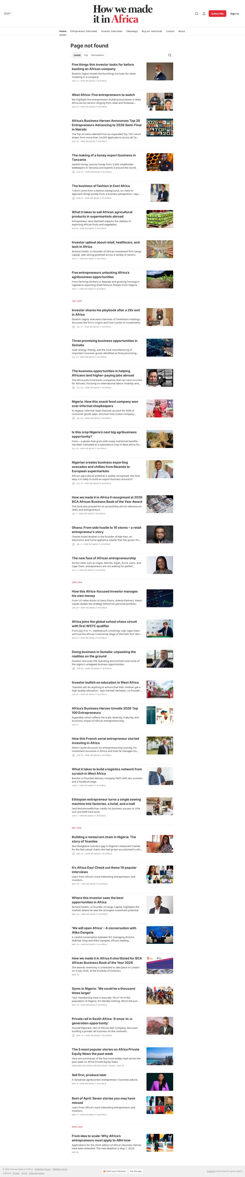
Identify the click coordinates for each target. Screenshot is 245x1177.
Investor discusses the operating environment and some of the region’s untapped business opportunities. (106, 662)
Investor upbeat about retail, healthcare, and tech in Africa (106, 244)
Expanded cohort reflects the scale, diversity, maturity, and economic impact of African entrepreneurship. (105, 719)
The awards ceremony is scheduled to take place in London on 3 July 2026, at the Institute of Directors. (106, 969)
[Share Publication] (204, 13)
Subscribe (217, 13)
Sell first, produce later (89, 1075)
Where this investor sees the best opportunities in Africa (97, 900)
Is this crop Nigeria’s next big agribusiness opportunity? (104, 434)
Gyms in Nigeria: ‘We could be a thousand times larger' (103, 991)
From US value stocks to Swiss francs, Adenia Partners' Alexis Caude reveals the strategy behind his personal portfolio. (107, 602)
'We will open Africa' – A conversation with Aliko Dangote (104, 930)
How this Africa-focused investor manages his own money (105, 594)
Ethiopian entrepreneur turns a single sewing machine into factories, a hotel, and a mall (106, 802)
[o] (159, 162)
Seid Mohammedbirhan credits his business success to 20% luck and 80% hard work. (106, 810)
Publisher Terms (60, 1169)
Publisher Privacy (43, 1169)
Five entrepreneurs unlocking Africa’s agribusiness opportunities (101, 275)
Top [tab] (86, 55)
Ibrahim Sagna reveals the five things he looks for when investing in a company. (104, 75)
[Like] (74, 85)
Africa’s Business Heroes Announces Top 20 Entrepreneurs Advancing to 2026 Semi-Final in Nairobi (107, 125)
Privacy (16, 1173)
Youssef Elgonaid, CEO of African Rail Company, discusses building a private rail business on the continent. (105, 1029)
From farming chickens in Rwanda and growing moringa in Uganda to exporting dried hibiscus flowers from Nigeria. (106, 283)
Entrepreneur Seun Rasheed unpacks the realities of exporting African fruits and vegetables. (101, 222)
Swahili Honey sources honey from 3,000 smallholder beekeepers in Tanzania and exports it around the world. (104, 166)
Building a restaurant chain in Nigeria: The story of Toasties (104, 839)
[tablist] (89, 55)
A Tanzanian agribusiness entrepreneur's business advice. (105, 1079)
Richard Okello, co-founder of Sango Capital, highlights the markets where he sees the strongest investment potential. (105, 908)
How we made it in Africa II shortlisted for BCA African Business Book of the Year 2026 (107, 960)
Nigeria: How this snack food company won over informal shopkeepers (105, 404)
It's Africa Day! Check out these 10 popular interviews (104, 870)
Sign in (234, 13)
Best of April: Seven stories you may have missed (103, 1100)
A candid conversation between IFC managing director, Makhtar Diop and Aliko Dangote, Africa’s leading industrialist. (103, 938)
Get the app (136, 1171)
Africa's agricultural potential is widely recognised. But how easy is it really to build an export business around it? (106, 477)
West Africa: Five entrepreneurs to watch (103, 95)
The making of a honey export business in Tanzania (104, 157)
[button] (62, 31)
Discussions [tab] (97, 55)
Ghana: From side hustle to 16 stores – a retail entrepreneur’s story (106, 530)
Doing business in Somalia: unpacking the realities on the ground (104, 654)
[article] (122, 75)
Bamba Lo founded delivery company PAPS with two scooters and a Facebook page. (107, 779)
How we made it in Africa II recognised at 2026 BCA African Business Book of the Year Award (107, 499)
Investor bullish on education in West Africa (105, 682)
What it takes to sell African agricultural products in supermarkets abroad (102, 214)
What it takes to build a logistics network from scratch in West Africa (107, 771)
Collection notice (36, 1173)
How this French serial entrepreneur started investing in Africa (105, 741)
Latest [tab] (77, 55)
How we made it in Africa (93, 81)
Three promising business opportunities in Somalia (105, 343)
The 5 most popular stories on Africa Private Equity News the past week (105, 1052)
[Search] (196, 13)
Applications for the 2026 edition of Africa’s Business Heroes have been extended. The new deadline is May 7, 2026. (106, 1146)
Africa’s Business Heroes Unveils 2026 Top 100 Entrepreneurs (105, 710)
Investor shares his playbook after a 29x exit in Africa (106, 312)
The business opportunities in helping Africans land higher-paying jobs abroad (103, 373)
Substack (211, 1171)
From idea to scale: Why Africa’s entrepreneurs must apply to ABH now (101, 1138)
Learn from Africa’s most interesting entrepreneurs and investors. (103, 878)
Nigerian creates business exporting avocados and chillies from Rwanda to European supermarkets (101, 467)
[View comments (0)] (96, 85)
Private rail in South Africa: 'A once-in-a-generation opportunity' (102, 1021)
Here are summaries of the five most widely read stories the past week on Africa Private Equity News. (106, 1060)
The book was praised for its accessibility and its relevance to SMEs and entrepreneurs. (107, 508)
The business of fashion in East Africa (101, 186)
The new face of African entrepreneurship (104, 558)
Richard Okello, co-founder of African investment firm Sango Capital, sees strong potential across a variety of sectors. (106, 253)
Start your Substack (116, 1171)
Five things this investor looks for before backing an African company (103, 67)
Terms (24, 1173)
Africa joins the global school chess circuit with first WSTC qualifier (104, 624)
